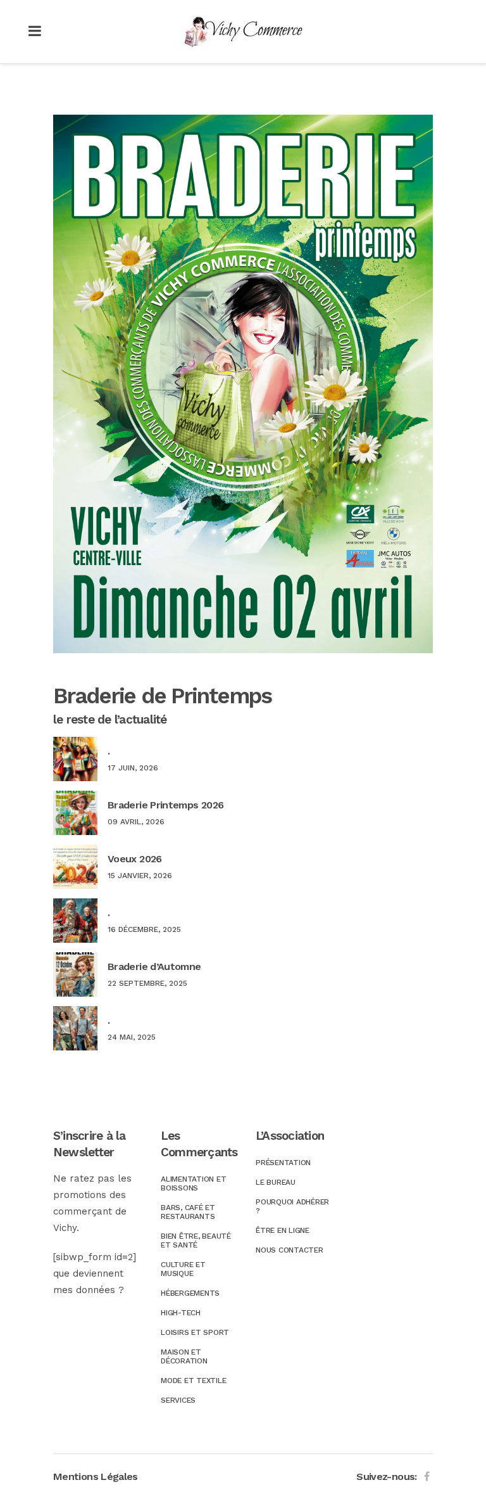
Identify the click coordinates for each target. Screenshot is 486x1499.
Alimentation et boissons (193, 1183)
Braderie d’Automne (154, 966)
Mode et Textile (193, 1380)
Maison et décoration (184, 1356)
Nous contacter (289, 1250)
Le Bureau (276, 1182)
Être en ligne (282, 1230)
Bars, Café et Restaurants (188, 1212)
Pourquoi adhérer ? (292, 1206)
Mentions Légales (95, 1476)
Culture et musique (183, 1269)
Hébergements (190, 1293)
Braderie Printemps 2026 (165, 805)
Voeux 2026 (135, 859)
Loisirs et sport (195, 1332)
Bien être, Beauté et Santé (196, 1240)
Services (178, 1400)
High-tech (181, 1312)
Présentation (283, 1162)
